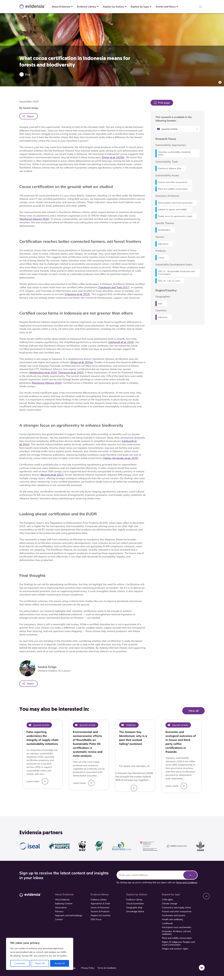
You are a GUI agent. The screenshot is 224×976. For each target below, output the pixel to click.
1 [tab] (112, 800)
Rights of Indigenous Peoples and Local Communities (178, 943)
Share (30, 116)
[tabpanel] (42, 756)
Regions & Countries (101, 915)
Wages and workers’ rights (175, 948)
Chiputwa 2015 (77, 294)
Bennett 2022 (52, 474)
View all (193, 710)
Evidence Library (99, 899)
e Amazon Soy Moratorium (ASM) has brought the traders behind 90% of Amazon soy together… (134, 776)
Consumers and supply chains (176, 907)
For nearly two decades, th (134, 766)
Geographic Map (134, 907)
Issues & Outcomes (100, 907)
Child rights (167, 899)
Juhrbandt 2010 (121, 342)
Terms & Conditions (106, 968)
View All (196, 716)
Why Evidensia (62, 899)
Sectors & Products (100, 911)
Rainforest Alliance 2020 (34, 219)
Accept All (60, 963)
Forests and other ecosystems (177, 911)
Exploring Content (63, 903)
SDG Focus (96, 919)
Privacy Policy (87, 968)
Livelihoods (167, 923)
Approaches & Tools (100, 903)
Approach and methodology (68, 915)
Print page (164, 102)
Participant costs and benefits (176, 927)
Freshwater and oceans (173, 915)
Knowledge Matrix (135, 911)
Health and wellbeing (172, 919)
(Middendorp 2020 (43, 372)
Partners (59, 911)
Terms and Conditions (186, 882)
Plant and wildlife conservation (177, 938)
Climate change (169, 903)
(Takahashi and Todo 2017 (113, 287)
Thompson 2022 (70, 372)
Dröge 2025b (113, 157)
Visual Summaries (135, 903)
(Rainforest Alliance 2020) (47, 382)
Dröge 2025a (81, 362)
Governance (61, 907)
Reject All (39, 963)
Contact (59, 919)
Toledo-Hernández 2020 (120, 458)
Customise (20, 963)
